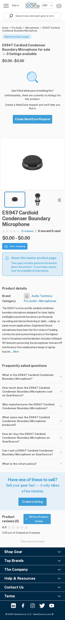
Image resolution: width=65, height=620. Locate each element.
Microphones (32, 27)
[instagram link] (32, 606)
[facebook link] (23, 606)
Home (5, 27)
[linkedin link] (13, 606)
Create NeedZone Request (32, 119)
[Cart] (59, 5)
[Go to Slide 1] (14, 200)
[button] (32, 164)
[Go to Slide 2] (37, 200)
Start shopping (17, 246)
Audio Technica (41, 296)
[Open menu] (6, 5)
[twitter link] (42, 606)
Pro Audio (17, 27)
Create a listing (32, 501)
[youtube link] (52, 606)
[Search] (9, 16)
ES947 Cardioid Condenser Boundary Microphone (31, 29)
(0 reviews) (27, 231)
